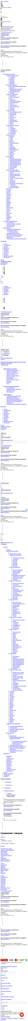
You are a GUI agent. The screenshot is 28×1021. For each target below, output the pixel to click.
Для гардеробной (14, 102)
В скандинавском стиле (16, 112)
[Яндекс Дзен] (4, 273)
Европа (8, 203)
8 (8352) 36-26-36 (7, 32)
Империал (9, 217)
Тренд (8, 219)
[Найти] (2, 443)
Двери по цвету (11, 134)
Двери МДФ (4, 852)
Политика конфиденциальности (9, 966)
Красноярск (7, 983)
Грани (8, 199)
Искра (8, 211)
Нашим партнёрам (6, 261)
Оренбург (8, 991)
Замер (2, 871)
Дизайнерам (4, 263)
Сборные (12, 81)
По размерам (10, 156)
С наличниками (14, 186)
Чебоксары (3, 999)
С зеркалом (12, 128)
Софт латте (12, 151)
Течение (9, 191)
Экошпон (12, 93)
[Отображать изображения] (1, 18)
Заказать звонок (5, 35)
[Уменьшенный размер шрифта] (1, 2)
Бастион (9, 198)
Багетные (12, 79)
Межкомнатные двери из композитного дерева (16, 89)
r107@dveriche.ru (5, 43)
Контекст (9, 188)
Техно (8, 209)
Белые (11, 137)
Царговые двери (5, 859)
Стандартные (13, 167)
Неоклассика (10, 207)
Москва (10, 985)
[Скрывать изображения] (1, 20)
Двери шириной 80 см (15, 163)
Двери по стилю (11, 110)
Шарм (8, 214)
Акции (2, 260)
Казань (2, 983)
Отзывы (6, 246)
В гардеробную (10, 222)
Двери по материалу (12, 85)
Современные (13, 120)
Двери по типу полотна (13, 125)
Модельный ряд (14, 232)
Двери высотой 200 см (15, 160)
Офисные (12, 109)
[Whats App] (4, 272)
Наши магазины (5, 869)
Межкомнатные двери (9, 74)
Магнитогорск (4, 985)
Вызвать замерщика (5, 70)
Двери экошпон (5, 854)
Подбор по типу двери (12, 170)
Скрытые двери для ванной (14, 223)
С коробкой (12, 184)
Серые (11, 139)
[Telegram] (4, 271)
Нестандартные (13, 165)
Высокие (12, 157)
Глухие (11, 126)
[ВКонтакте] (4, 266)
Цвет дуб (12, 141)
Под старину (13, 117)
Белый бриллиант (14, 143)
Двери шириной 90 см (15, 164)
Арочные (12, 78)
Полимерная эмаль (14, 91)
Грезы (8, 206)
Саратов (12, 996)
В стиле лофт (13, 113)
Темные (12, 152)
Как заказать (7, 257)
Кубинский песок (14, 149)
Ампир (11, 124)
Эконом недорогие (14, 187)
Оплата (5, 253)
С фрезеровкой (13, 130)
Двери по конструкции (13, 75)
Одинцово (3, 991)
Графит (11, 145)
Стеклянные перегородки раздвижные (16, 238)
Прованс (12, 118)
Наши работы (4, 870)
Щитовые (12, 83)
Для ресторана (13, 105)
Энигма (9, 195)
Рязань (2, 994)
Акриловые (12, 180)
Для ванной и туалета (15, 101)
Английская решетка (15, 171)
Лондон (9, 210)
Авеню (8, 215)
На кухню (12, 107)
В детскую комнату (14, 97)
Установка (6, 252)
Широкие (12, 168)
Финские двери (13, 121)
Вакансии (6, 249)
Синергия (9, 194)
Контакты (3, 264)
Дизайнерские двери (15, 175)
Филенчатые (13, 133)
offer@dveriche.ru (5, 47)
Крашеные (12, 176)
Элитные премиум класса (16, 178)
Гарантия (6, 254)
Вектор (8, 201)
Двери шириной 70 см (15, 161)
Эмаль (11, 179)
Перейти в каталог (5, 1016)
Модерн (12, 116)
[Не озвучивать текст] (1, 25)
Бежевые (12, 136)
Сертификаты (7, 245)
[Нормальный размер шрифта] (2, 4)
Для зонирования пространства (15, 234)
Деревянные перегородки (13, 233)
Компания (3, 241)
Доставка (6, 250)
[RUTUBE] (4, 268)
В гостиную (13, 95)
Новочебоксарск (5, 988)
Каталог (3, 71)
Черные (11, 155)
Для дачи (12, 103)
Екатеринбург (4, 977)
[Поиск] (2, 277)
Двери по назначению (12, 94)
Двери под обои (11, 225)
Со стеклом (12, 132)
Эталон (8, 197)
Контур (8, 192)
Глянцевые (12, 182)
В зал (11, 98)
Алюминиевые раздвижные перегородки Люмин (14, 230)
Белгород (3, 975)
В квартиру (12, 99)
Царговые (12, 82)
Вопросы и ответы (8, 256)
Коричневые (13, 148)
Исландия (9, 213)
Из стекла (12, 87)
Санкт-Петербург (5, 996)
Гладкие (12, 172)
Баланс (8, 205)
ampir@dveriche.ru (5, 39)
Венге (11, 144)
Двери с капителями (15, 174)
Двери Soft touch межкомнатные (18, 86)
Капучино (12, 147)
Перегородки (7, 228)
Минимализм (13, 114)
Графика (9, 202)
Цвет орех (12, 153)
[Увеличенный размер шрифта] (2, 6)
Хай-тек (12, 122)
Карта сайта (4, 967)
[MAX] (4, 269)
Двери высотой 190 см (15, 159)
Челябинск (9, 999)
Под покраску (10, 226)
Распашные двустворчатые (16, 183)
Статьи (5, 243)
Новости (3, 866)
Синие (11, 140)
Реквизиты (6, 248)
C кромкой (12, 76)
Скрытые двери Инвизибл (10, 221)
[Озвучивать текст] (1, 23)
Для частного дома (14, 106)
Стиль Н (9, 190)
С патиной (12, 129)
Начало (8, 218)
